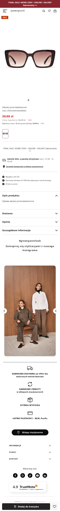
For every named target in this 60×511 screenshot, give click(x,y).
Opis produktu (10, 195)
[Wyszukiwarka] (44, 11)
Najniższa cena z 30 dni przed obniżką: (23, 123)
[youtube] (37, 475)
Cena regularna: (17, 120)
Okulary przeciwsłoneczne (14, 107)
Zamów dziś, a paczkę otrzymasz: (30, 160)
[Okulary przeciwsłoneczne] (30, 59)
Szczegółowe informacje (16, 230)
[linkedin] (45, 475)
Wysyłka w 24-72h (12, 177)
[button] (30, 445)
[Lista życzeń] (49, 11)
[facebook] (15, 475)
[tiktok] (30, 475)
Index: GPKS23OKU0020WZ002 (14, 111)
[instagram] (22, 475)
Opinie (6, 222)
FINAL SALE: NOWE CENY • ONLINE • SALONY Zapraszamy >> (30, 149)
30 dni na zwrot (11, 184)
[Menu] (5, 11)
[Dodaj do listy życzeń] (54, 506)
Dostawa (7, 213)
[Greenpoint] (18, 11)
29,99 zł (7, 116)
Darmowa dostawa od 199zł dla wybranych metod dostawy (28, 180)
